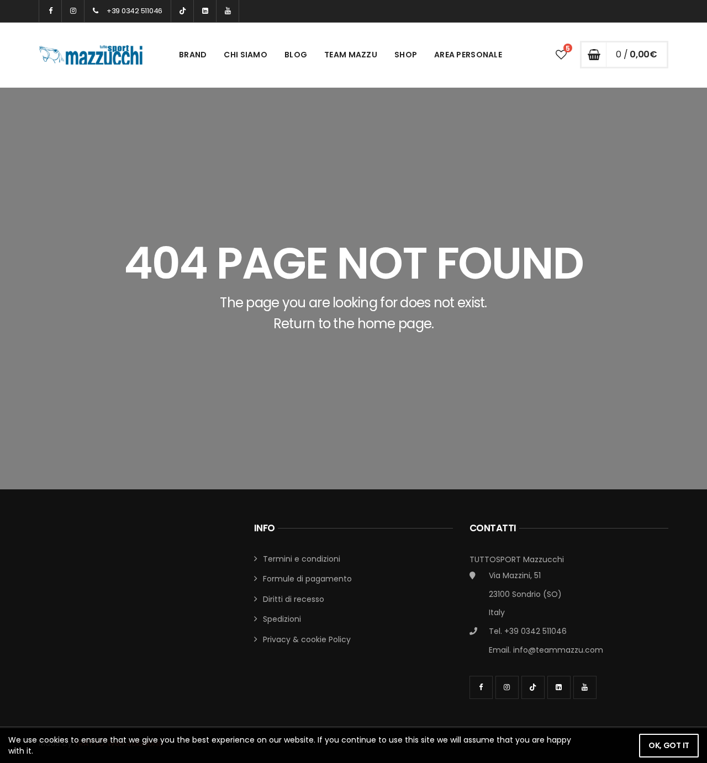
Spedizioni (282, 619)
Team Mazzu (350, 54)
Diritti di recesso (293, 599)
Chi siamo (245, 54)
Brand (193, 54)
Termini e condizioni (301, 558)
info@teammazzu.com (558, 649)
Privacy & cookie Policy (307, 639)
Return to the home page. (353, 323)
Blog (295, 54)
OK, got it (668, 745)
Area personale (468, 54)
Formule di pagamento (307, 578)
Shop (405, 54)
